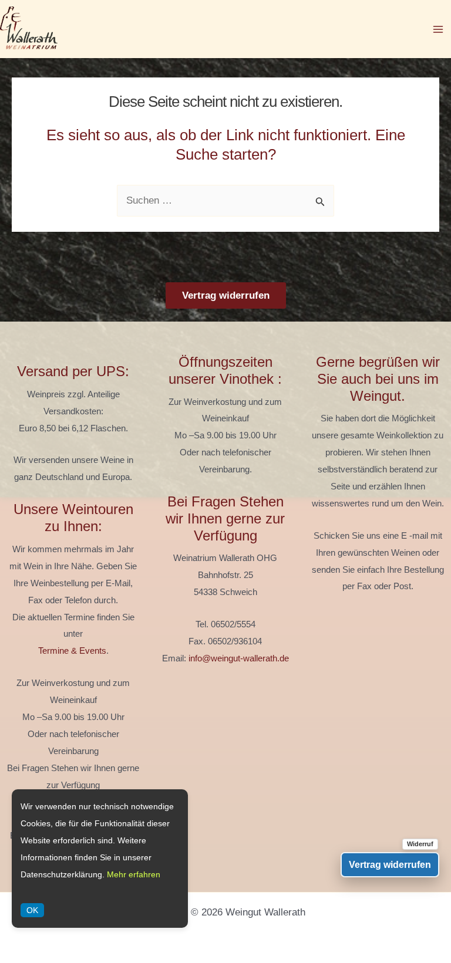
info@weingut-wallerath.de (239, 658)
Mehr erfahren (133, 874)
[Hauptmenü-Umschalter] (438, 29)
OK (32, 910)
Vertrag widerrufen (226, 295)
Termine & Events (72, 650)
